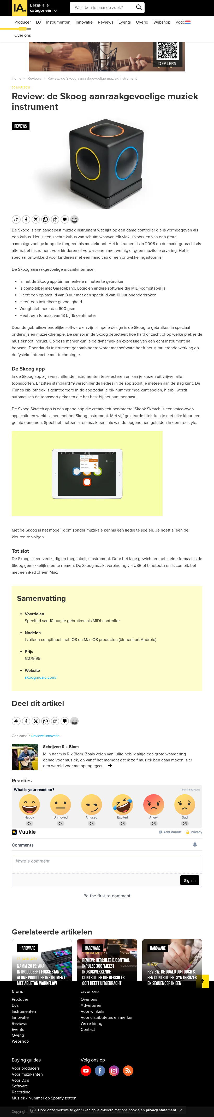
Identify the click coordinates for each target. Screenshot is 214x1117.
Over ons (22, 35)
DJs (15, 1005)
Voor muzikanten (27, 1074)
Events (124, 22)
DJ (38, 22)
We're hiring (91, 1023)
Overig (142, 22)
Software (20, 1086)
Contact (88, 1029)
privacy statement (161, 1110)
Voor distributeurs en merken (107, 1017)
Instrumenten (58, 22)
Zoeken (139, 7)
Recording (21, 1092)
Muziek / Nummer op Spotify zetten (44, 1098)
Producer (22, 22)
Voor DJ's (20, 1080)
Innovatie (84, 22)
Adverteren (91, 1005)
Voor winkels (92, 1011)
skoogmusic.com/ (41, 677)
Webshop (161, 22)
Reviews (105, 22)
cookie (134, 1110)
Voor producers (26, 1068)
